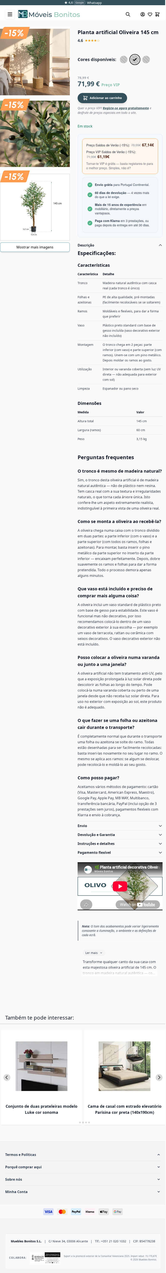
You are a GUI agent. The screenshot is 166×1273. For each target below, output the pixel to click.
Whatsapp (94, 3)
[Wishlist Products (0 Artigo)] (150, 14)
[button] (81, 1195)
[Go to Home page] (69, 14)
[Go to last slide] (6, 1114)
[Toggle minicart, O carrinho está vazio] (157, 14)
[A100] (124, 59)
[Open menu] (10, 14)
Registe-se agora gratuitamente (126, 108)
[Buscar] (127, 14)
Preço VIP (110, 84)
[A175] (146, 59)
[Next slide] (155, 1114)
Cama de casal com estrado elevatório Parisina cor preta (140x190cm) (115, 1146)
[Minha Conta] (142, 14)
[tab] (75, 1162)
